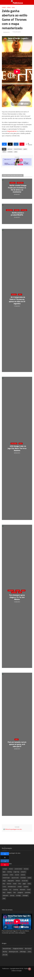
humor (4, 886)
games (25, 149)
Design (23, 590)
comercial (23, 874)
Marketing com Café (13, 951)
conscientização (6, 877)
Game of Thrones (18, 149)
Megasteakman (12, 131)
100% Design (23, 951)
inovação (19, 886)
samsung (12, 895)
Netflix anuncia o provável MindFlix (17, 214)
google (24, 883)
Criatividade (20, 182)
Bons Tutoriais (28, 948)
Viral (13, 7)
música (28, 889)
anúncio (11, 869)
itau (10, 889)
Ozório (29, 951)
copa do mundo (15, 877)
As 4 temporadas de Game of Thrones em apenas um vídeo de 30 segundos (17, 300)
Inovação (17, 210)
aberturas (10, 149)
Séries (9, 7)
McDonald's (22, 889)
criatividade (23, 877)
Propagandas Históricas (18, 948)
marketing (15, 889)
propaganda (20, 892)
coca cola (17, 874)
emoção (14, 883)
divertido (9, 883)
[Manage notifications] (29, 969)
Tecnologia (23, 210)
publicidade (27, 892)
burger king (16, 871)
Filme (19, 883)
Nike (15, 892)
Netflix (4, 151)
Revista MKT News (7, 948)
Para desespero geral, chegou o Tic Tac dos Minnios (17, 597)
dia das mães (24, 880)
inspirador (26, 886)
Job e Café (5, 954)
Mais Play (5, 951)
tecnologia (18, 895)
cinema (11, 874)
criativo (29, 877)
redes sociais (5, 895)
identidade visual (12, 886)
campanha (23, 871)
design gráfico (11, 880)
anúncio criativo (18, 869)
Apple (4, 871)
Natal (4, 892)
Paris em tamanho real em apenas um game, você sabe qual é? (17, 744)
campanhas (5, 874)
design (4, 880)
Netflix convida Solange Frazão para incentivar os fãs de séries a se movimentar (17, 188)
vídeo (4, 898)
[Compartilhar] (5, 853)
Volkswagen (25, 895)
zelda (15, 151)
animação (5, 869)
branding (9, 871)
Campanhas (10, 590)
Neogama (9, 892)
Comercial (12, 182)
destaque (18, 880)
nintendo (10, 151)
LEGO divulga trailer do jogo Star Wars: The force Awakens (17, 448)
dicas (4, 883)
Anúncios (26, 869)
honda (29, 883)
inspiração (5, 889)
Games (4, 7)
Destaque (14, 294)
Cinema (17, 590)
